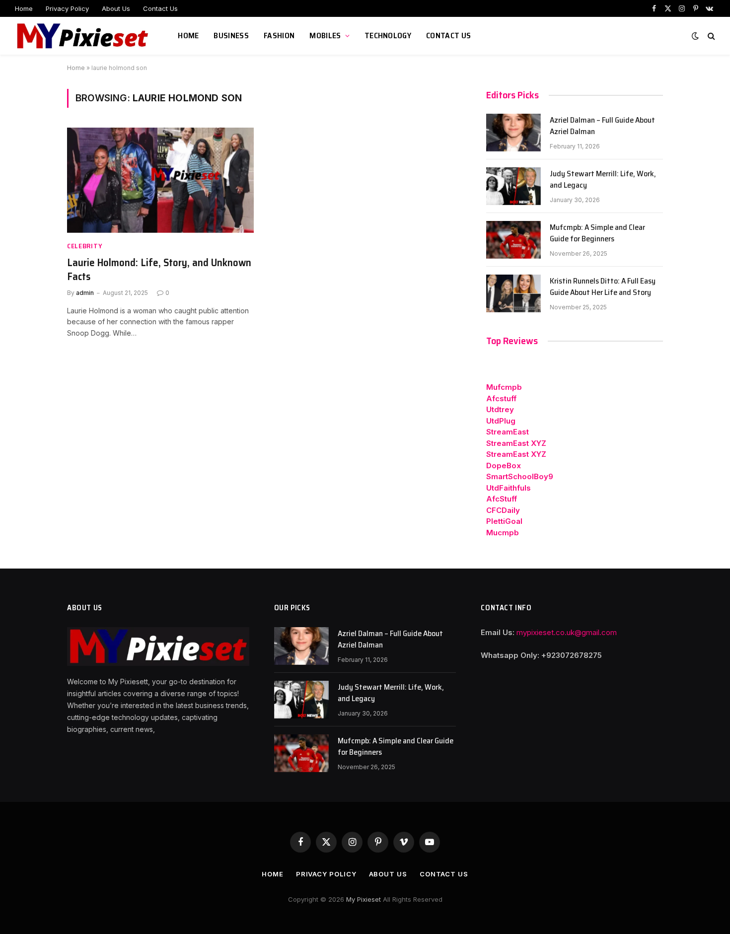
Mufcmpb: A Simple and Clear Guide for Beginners (597, 233)
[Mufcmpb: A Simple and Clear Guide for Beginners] (513, 240)
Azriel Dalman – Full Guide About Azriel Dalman (602, 126)
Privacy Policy (67, 8)
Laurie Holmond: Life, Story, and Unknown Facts (159, 270)
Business (231, 35)
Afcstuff (501, 398)
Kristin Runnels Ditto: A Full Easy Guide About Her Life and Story (603, 287)
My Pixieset (364, 899)
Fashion (279, 35)
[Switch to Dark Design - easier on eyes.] (695, 36)
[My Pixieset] (84, 36)
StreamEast (507, 431)
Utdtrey (500, 409)
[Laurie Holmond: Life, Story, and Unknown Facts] (160, 180)
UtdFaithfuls (508, 488)
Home (24, 8)
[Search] (710, 36)
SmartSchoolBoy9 (519, 476)
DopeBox (503, 465)
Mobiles (325, 35)
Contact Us (160, 8)
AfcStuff (501, 498)
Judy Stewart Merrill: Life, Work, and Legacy (603, 179)
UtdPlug (500, 421)
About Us (116, 8)
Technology (388, 35)
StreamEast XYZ (516, 443)
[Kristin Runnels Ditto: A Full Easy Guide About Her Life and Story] (513, 293)
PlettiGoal (504, 521)
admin (85, 292)
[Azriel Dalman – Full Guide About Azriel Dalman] (513, 132)
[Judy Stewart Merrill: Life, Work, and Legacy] (513, 186)
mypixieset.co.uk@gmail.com (566, 632)
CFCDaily (503, 510)
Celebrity (84, 246)
